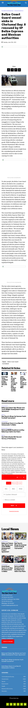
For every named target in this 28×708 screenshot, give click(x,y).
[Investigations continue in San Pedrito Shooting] (5, 373)
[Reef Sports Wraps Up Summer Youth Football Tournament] (20, 536)
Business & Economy (6, 428)
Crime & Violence (18, 10)
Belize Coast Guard (12, 361)
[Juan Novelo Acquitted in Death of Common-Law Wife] (23, 373)
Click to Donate (8, 641)
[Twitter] (12, 69)
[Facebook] (8, 69)
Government (5, 406)
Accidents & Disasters (7, 10)
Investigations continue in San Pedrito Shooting (5, 381)
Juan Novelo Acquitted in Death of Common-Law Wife (23, 382)
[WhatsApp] (19, 69)
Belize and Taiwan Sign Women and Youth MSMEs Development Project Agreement (13, 409)
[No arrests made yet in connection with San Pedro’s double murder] (14, 373)
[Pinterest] (15, 69)
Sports (3, 414)
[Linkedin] (14, 704)
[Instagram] (11, 704)
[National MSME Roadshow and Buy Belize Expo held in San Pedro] (20, 559)
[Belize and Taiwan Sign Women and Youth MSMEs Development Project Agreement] (8, 536)
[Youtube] (25, 704)
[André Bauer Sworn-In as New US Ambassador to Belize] (8, 559)
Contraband (5, 363)
